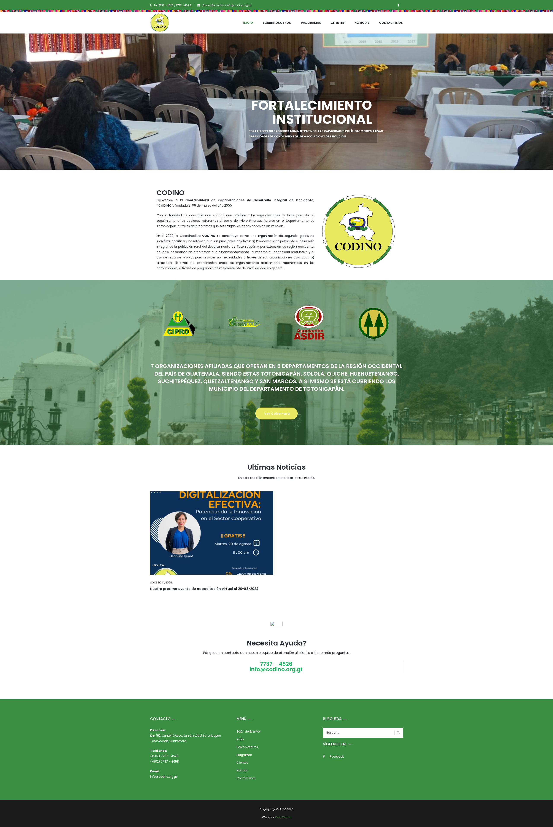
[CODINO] (160, 22)
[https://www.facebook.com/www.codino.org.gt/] (398, 5)
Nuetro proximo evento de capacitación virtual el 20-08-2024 (204, 588)
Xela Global (283, 817)
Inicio (248, 23)
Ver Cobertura (277, 413)
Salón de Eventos (249, 731)
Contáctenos (391, 23)
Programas (311, 23)
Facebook (337, 756)
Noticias (361, 23)
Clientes (338, 23)
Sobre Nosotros (277, 23)
